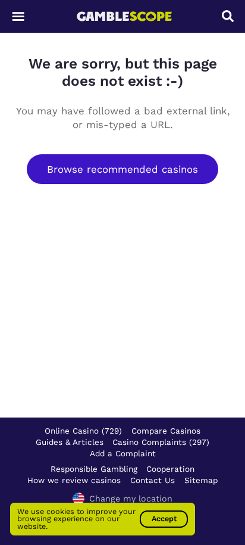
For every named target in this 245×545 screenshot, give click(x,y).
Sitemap (201, 480)
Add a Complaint (123, 453)
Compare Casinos (165, 430)
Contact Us (152, 480)
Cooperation (170, 469)
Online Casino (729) (83, 430)
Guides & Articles (69, 442)
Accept (164, 518)
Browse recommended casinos (122, 169)
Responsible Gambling (94, 469)
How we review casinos (74, 480)
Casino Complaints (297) (160, 442)
